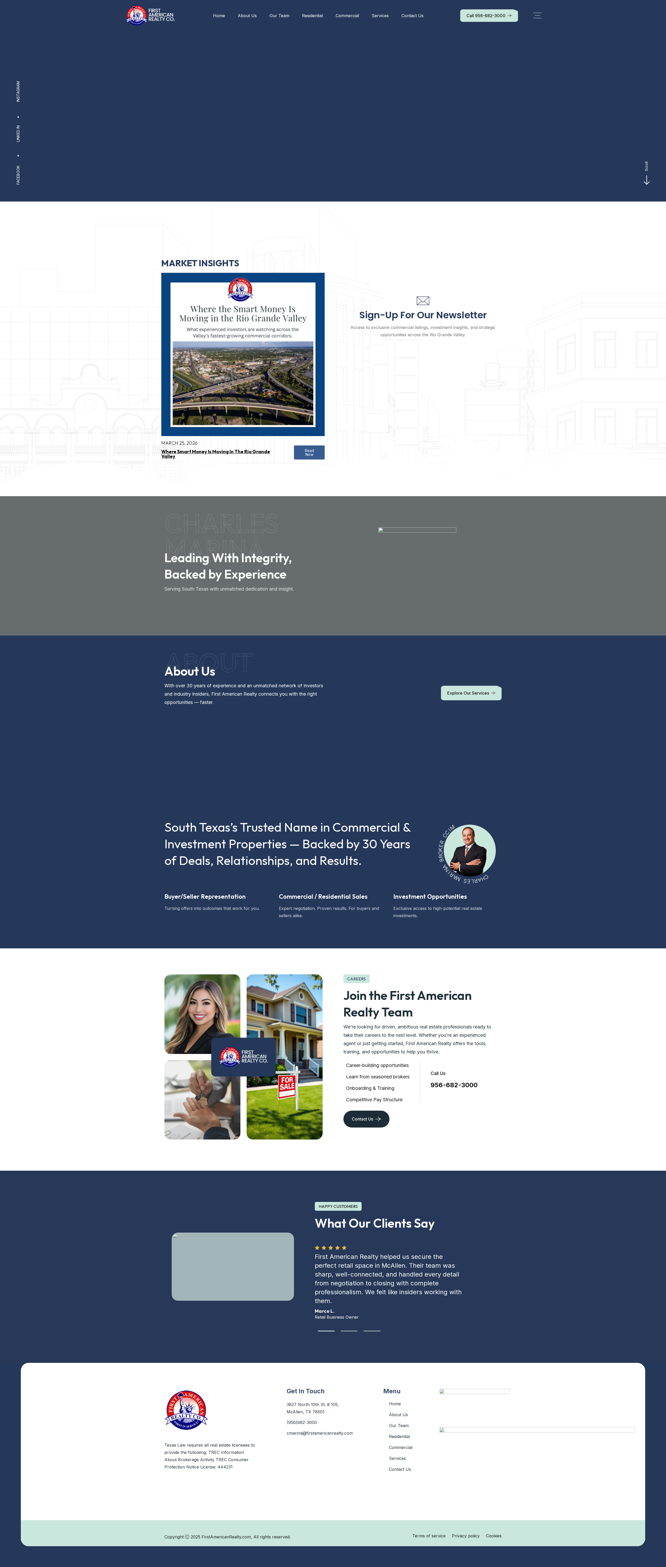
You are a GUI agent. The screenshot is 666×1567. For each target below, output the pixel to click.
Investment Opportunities (430, 896)
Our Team (279, 15)
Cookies (494, 1535)
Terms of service (429, 1535)
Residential (312, 15)
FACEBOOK (18, 175)
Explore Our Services (468, 693)
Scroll (646, 166)
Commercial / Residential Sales (323, 896)
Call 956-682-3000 (485, 15)
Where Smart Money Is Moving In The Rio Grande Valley (215, 454)
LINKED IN (18, 133)
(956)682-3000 (302, 1422)
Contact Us (412, 15)
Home (219, 15)
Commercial (347, 15)
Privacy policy (466, 1535)
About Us (247, 15)
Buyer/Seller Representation (205, 896)
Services (380, 15)
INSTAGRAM (18, 91)
